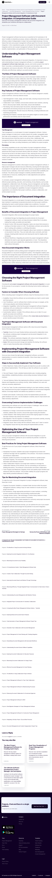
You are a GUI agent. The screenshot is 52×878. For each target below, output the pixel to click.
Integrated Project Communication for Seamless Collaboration (21, 601)
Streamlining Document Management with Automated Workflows (22, 641)
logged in (10, 736)
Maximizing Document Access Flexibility (16, 560)
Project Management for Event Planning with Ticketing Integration (22, 634)
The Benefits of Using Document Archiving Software (19, 547)
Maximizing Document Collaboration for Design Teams (19, 660)
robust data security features (40, 316)
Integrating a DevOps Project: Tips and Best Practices (19, 719)
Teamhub (5, 332)
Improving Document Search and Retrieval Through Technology (21, 580)
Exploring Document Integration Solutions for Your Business (20, 554)
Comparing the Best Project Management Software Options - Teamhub (23, 608)
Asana (5, 342)
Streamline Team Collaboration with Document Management (21, 627)
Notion (5, 338)
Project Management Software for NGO (16, 699)
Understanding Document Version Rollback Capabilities (19, 647)
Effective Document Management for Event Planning (19, 667)
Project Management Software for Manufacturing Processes (21, 686)
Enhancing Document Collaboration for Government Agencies (21, 693)
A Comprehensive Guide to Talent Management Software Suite (21, 567)
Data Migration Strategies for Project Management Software (21, 706)
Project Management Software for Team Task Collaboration (21, 680)
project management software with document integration (28, 284)
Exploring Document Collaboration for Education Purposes (20, 654)
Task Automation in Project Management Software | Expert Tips (21, 621)
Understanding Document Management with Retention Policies (21, 595)
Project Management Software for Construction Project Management (23, 713)
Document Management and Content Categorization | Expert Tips (22, 726)
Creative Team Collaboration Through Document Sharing (20, 573)
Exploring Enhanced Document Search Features (18, 614)
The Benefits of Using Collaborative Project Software (19, 673)
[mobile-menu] (49, 2)
